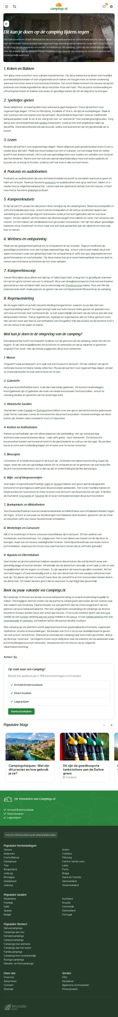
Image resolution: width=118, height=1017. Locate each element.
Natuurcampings (13, 928)
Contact (8, 985)
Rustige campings (14, 959)
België (7, 914)
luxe (108, 612)
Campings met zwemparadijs (20, 955)
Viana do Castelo (71, 877)
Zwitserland (68, 910)
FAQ (64, 977)
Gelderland (10, 881)
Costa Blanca (11, 857)
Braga (65, 873)
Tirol (6, 865)
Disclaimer (68, 981)
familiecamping (94, 616)
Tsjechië (39, 495)
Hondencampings (14, 935)
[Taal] (111, 6)
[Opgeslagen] (104, 6)
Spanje (58, 483)
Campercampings (14, 939)
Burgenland (10, 869)
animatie (28, 620)
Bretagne (9, 877)
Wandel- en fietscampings (18, 963)
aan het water (47, 616)
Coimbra (67, 853)
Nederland (10, 898)
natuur (73, 616)
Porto (65, 869)
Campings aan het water (17, 947)
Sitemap (8, 989)
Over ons (9, 977)
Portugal (67, 914)
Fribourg (67, 857)
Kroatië (66, 902)
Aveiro (65, 849)
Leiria (65, 865)
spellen (43, 122)
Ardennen (9, 853)
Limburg (8, 873)
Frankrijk (28, 410)
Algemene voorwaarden (75, 985)
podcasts (50, 182)
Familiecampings (13, 951)
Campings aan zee (14, 932)
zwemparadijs (11, 620)
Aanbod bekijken (21, 711)
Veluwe (8, 849)
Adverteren (10, 981)
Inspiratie (10, 835)
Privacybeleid (69, 989)
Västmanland (69, 881)
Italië (47, 483)
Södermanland (70, 885)
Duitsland (42, 410)
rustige (24, 616)
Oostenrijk (25, 495)
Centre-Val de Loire (73, 861)
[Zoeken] (14, 6)
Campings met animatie (17, 943)
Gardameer (10, 861)
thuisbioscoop (74, 285)
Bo (15, 656)
